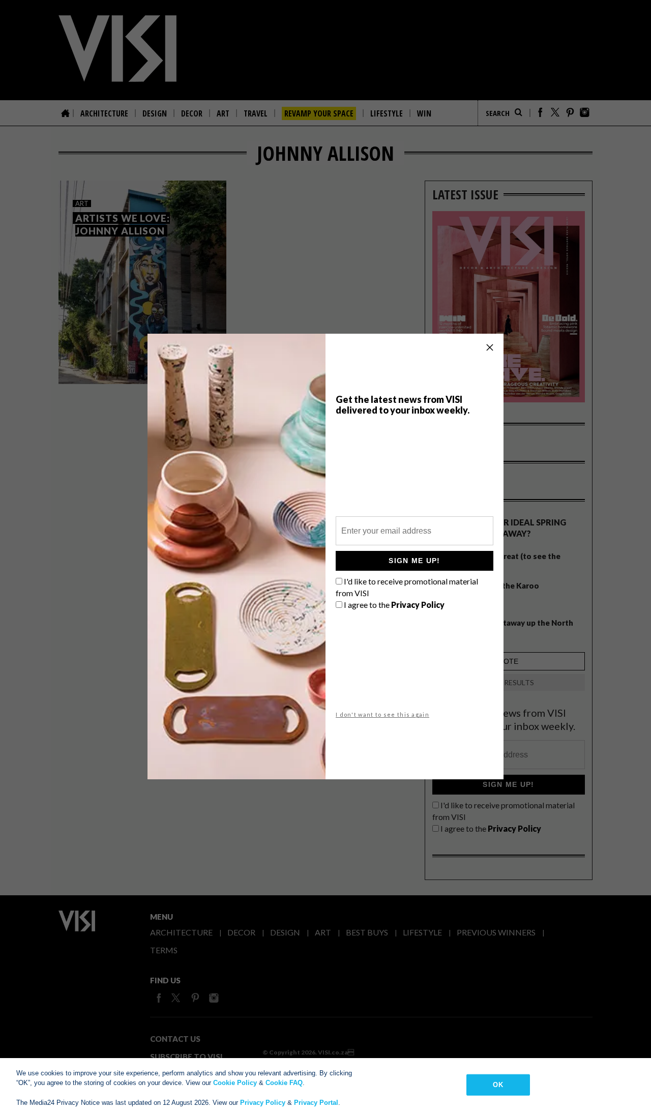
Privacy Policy (262, 1102)
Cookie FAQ (284, 1083)
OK (497, 1085)
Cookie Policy (235, 1083)
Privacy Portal (316, 1102)
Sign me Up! (414, 560)
